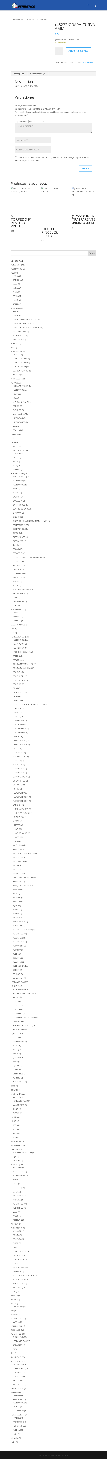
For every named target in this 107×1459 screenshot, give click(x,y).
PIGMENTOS (18, 1195)
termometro (18, 978)
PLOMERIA (15, 1228)
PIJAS (15, 905)
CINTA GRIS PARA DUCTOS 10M (26, 319)
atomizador (17, 997)
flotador (16, 545)
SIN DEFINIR (16, 1392)
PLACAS (16, 585)
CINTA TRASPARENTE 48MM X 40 (27, 327)
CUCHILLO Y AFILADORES (24, 1017)
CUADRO (16, 292)
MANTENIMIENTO (18, 1145)
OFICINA (14, 1149)
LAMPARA (17, 569)
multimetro (17, 881)
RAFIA (15, 1061)
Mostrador (17, 1160)
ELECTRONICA (17, 609)
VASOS (15, 1216)
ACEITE (16, 394)
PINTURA (15, 1164)
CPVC (15, 457)
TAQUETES (17, 1422)
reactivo (16, 426)
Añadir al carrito (78, 50)
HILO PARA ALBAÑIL (21, 813)
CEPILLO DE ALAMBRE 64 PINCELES (28, 704)
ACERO (14, 273)
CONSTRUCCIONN (21, 362)
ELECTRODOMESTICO (22, 1152)
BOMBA (16, 1235)
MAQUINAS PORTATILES (23, 853)
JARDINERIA (16, 1094)
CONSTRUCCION (20, 358)
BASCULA (17, 660)
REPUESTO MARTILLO (22, 929)
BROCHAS (17, 684)
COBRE (16, 453)
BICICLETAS (18, 1337)
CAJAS (15, 688)
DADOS (16, 736)
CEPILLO (16, 354)
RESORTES (17, 938)
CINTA (15, 315)
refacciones (15, 1314)
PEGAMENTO (18, 335)
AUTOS (14, 383)
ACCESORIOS (16, 269)
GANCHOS (17, 805)
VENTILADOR (18, 1081)
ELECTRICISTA (19, 756)
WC (14, 1291)
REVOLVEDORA (19, 941)
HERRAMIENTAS (18, 637)
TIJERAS (16, 1065)
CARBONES (17, 692)
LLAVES (16, 837)
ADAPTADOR (18, 644)
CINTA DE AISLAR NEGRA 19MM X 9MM (30, 521)
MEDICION (17, 873)
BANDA (16, 406)
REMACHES (17, 925)
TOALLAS (17, 430)
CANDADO (17, 1364)
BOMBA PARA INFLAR (22, 668)
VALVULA (15, 1438)
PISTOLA (14, 1224)
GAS (12, 628)
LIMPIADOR (18, 418)
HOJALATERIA (18, 817)
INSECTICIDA (18, 1029)
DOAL (15, 1183)
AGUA (13, 347)
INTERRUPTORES (20, 565)
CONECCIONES (17, 450)
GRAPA (16, 296)
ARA (14, 311)
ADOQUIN (15, 343)
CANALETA (17, 501)
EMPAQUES (18, 1255)
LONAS (16, 841)
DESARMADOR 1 (20, 744)
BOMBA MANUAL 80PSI (23, 664)
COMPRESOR (18, 720)
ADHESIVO (15, 308)
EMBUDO (17, 760)
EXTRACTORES (19, 784)
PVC (14, 461)
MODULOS (17, 577)
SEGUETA (17, 958)
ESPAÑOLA (17, 764)
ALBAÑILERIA (16, 351)
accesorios (17, 1167)
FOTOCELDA (18, 553)
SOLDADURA (18, 966)
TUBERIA (16, 605)
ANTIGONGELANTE (21, 402)
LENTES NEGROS (20, 1376)
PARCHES (17, 897)
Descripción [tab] (18, 73)
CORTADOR (18, 724)
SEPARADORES (17, 1388)
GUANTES (17, 1372)
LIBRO (13, 1121)
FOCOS (16, 549)
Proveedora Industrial (53, 1455)
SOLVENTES (18, 1208)
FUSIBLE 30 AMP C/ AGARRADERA (27, 557)
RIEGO (15, 1109)
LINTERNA (17, 825)
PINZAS (16, 581)
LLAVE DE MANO (20, 833)
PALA (15, 893)
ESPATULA (17, 1021)
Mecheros (17, 1271)
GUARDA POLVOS (20, 371)
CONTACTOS (18, 529)
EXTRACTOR (18, 541)
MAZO (15, 869)
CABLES (16, 497)
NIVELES (16, 889)
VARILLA (16, 374)
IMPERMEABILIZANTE (22, 1025)
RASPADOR (17, 917)
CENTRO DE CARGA (21, 509)
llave (14, 1263)
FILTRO (16, 789)
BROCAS (16, 672)
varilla (15, 1434)
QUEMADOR (18, 1057)
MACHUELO (18, 845)
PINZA (15, 909)
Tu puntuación (21, 121)
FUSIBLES (17, 410)
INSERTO (15, 1090)
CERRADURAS (19, 1368)
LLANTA (14, 1125)
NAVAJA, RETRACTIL (21, 885)
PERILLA (16, 901)
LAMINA (16, 300)
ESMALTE (17, 1187)
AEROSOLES (18, 1171)
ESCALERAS (16, 620)
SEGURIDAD (16, 1361)
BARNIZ (16, 1179)
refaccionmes (16, 1326)
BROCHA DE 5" (19, 680)
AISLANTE (17, 1231)
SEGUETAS (17, 962)
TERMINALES (18, 601)
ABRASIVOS (20, 19)
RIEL (12, 1353)
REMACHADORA (20, 921)
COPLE (14, 465)
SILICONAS (17, 339)
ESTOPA (16, 1192)
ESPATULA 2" (18, 768)
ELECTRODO (18, 1410)
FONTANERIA (18, 1259)
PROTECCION (18, 1384)
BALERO (14, 434)
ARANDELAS (18, 1418)
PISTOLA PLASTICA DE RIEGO (25, 1275)
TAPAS (15, 597)
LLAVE (15, 829)
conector (16, 616)
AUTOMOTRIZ (19, 1175)
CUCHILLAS (15, 469)
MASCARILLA (18, 861)
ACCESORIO (18, 480)
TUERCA (16, 1430)
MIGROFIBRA (18, 1041)
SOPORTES (17, 1345)
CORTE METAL (19, 732)
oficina (15, 1045)
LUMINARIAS (18, 573)
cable (15, 284)
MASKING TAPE (19, 331)
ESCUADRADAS (17, 624)
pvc (12, 1310)
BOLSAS (16, 1001)
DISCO (15, 748)
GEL (12, 632)
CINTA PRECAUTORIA (22, 323)
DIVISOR (16, 533)
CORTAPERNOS (19, 728)
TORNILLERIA (16, 1415)
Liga (14, 1156)
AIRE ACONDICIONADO (23, 993)
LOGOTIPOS (16, 1137)
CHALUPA (17, 513)
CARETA (16, 1406)
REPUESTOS (18, 933)
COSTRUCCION (19, 366)
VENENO (16, 1078)
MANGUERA (16, 1141)
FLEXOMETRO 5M (20, 801)
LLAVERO (15, 1133)
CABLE (15, 612)
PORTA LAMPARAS (21, 589)
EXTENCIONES (19, 537)
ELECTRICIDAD (17, 473)
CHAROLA (17, 708)
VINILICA (16, 1220)
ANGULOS (17, 276)
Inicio (13, 19)
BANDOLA (17, 280)
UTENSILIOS (18, 1073)
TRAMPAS (17, 1069)
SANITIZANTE (17, 1357)
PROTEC (16, 1380)
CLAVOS (16, 716)
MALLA (16, 1037)
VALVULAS (17, 1287)
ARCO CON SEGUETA (22, 652)
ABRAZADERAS (19, 476)
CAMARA (14, 442)
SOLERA (16, 304)
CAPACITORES (19, 505)
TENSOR (16, 974)
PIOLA (15, 1053)
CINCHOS (17, 517)
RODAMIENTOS (19, 946)
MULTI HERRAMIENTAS (23, 877)
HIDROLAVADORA (20, 809)
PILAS (15, 1049)
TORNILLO (17, 1426)
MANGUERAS (18, 1105)
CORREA (16, 1009)
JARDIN (16, 1033)
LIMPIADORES (19, 422)
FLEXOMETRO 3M (20, 797)
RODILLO (17, 950)
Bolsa (13, 438)
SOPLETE (17, 970)
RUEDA (16, 954)
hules (13, 1086)
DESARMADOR (19, 740)
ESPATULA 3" (18, 772)
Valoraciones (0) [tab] (37, 73)
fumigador (17, 1097)
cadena (16, 288)
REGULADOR (16, 1330)
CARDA (16, 696)
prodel (13, 1299)
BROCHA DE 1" (19, 676)
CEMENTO (17, 1239)
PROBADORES (19, 593)
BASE (15, 488)
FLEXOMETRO (19, 793)
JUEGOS (16, 821)
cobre (15, 1247)
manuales (17, 849)
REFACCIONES (19, 1279)
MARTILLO (17, 857)
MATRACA (17, 865)
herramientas (18, 414)
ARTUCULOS (16, 378)
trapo (15, 1212)
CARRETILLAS (18, 700)
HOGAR (14, 986)
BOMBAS (17, 492)
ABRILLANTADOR (20, 386)
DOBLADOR (18, 752)
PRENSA (14, 1295)
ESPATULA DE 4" (20, 777)
